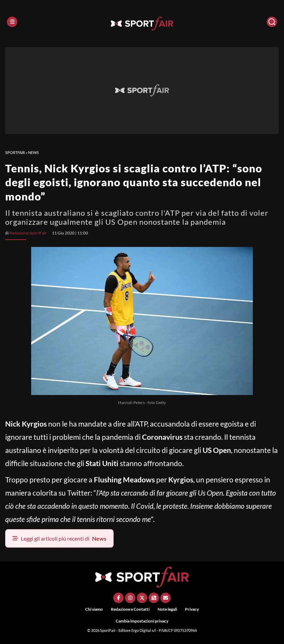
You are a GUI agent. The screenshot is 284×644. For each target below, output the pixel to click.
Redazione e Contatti (130, 609)
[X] (142, 598)
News (33, 152)
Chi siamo (94, 609)
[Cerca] (272, 22)
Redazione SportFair (28, 232)
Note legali (167, 609)
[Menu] (12, 22)
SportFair (15, 152)
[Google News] (154, 598)
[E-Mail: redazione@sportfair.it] (165, 598)
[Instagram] (130, 598)
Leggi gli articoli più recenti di (63, 538)
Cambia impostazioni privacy (142, 621)
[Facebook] (118, 598)
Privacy (192, 609)
